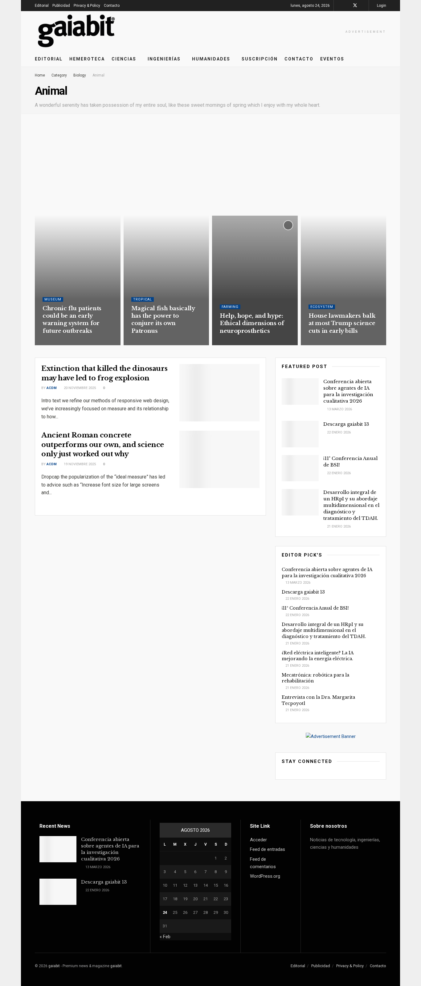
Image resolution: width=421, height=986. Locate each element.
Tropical (142, 299)
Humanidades (211, 58)
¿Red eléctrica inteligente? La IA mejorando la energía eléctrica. (318, 656)
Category (59, 75)
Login (381, 5)
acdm (52, 388)
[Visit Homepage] (76, 31)
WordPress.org (265, 876)
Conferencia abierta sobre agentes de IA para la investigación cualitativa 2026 (327, 572)
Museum (52, 299)
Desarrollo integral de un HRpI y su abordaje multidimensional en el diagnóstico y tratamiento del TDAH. (351, 505)
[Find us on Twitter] (355, 5)
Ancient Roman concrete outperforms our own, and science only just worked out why (102, 444)
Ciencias (124, 58)
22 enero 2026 (338, 432)
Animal (98, 75)
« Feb (165, 936)
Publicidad (61, 5)
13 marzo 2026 (339, 409)
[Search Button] (384, 59)
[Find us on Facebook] (347, 5)
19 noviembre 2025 (79, 464)
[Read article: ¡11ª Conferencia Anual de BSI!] (300, 468)
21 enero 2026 (338, 526)
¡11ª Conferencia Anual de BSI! (315, 608)
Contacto (112, 5)
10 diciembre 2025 (150, 343)
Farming (230, 307)
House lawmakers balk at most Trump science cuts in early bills (342, 323)
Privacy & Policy (87, 5)
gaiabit (54, 966)
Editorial (42, 5)
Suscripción (260, 58)
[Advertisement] (210, 169)
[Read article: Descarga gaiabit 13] (300, 434)
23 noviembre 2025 (327, 343)
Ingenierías (164, 58)
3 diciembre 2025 (237, 343)
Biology (79, 75)
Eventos (332, 58)
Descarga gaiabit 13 (346, 424)
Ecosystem (321, 307)
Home (40, 75)
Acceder (258, 840)
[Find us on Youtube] (363, 5)
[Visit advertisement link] (330, 736)
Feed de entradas (267, 849)
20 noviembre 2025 (79, 388)
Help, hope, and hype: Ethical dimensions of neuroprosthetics (252, 323)
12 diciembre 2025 (61, 343)
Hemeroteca (87, 58)
